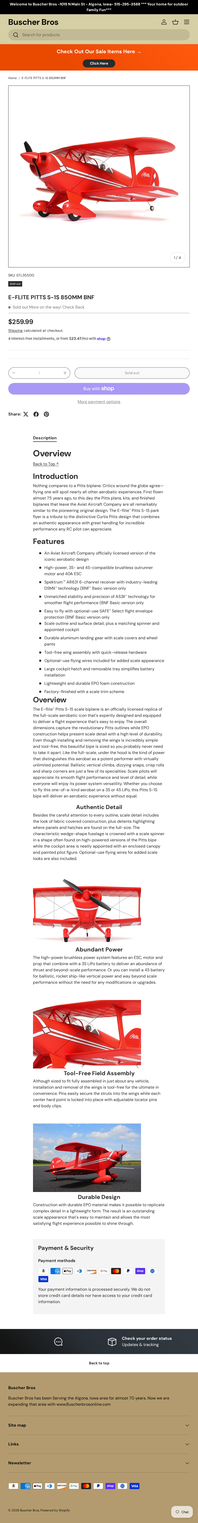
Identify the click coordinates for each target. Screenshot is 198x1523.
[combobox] (99, 34)
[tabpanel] (99, 839)
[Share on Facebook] (36, 414)
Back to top (99, 1363)
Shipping (15, 330)
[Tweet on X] (26, 414)
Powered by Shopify (55, 1510)
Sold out (132, 373)
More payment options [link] (99, 401)
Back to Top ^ (46, 464)
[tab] (45, 438)
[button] (175, 22)
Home (12, 78)
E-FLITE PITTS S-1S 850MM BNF (44, 78)
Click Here (99, 63)
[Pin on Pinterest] (46, 414)
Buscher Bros (29, 1510)
